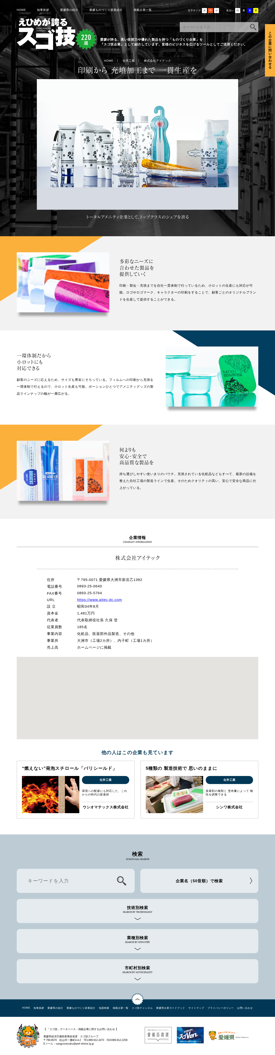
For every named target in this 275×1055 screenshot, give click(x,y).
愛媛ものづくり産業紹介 (106, 9)
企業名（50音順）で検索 (199, 881)
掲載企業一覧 (143, 9)
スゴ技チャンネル (142, 1008)
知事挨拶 (43, 9)
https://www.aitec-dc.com (99, 600)
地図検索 (104, 1008)
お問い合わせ (245, 1008)
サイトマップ (196, 1008)
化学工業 (129, 60)
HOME (21, 9)
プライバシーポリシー (221, 1008)
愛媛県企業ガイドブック (170, 1008)
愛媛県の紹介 (69, 9)
